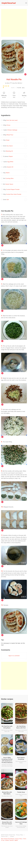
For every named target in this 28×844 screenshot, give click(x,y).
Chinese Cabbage (12, 130)
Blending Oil (9, 151)
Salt (8, 199)
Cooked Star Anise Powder (13, 194)
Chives (8, 125)
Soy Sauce (10, 146)
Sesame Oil (10, 167)
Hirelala (7, 840)
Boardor (12, 840)
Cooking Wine (9, 178)
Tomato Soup (21, 792)
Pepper (11, 156)
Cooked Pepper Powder (13, 189)
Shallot (8, 172)
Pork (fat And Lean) (12, 120)
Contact (12, 836)
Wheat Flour (9, 135)
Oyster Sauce (9, 184)
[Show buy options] (25, 140)
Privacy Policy (19, 834)
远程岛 (16, 840)
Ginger (7, 140)
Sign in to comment (14, 655)
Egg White (10, 161)
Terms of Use (4, 836)
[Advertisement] (14, 23)
